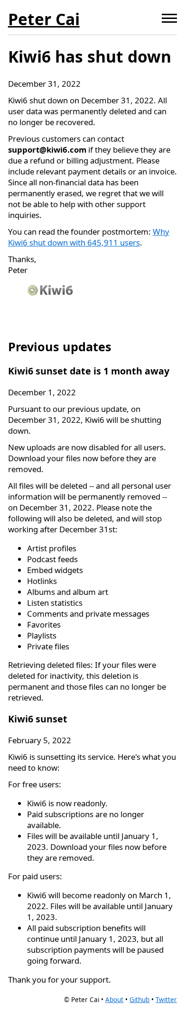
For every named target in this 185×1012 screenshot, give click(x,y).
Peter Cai (44, 19)
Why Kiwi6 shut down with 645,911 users (88, 237)
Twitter (166, 999)
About (114, 999)
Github (139, 999)
